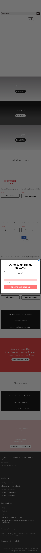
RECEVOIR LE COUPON (20, 287)
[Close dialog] (39, 260)
